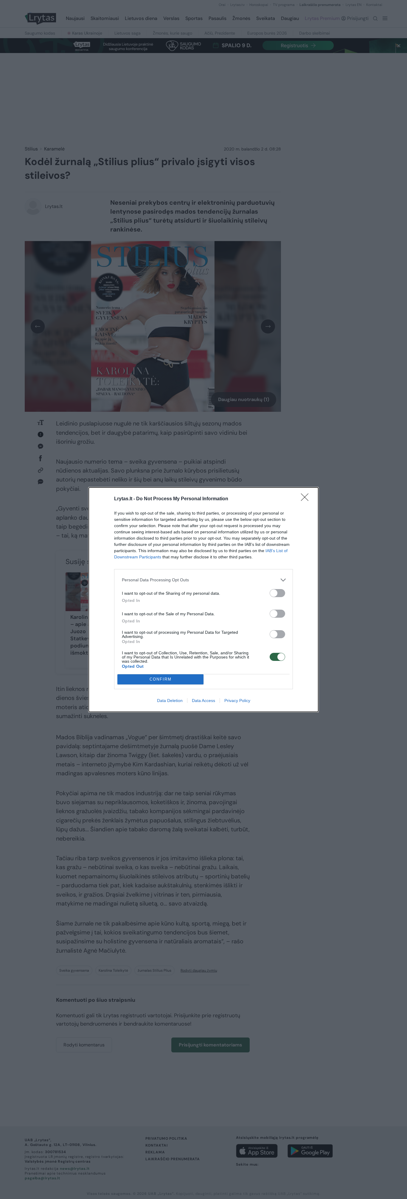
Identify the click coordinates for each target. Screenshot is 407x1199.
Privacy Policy (237, 700)
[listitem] (203, 580)
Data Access (203, 700)
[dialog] (203, 599)
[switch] (277, 593)
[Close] (306, 499)
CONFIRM (161, 679)
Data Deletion (170, 700)
